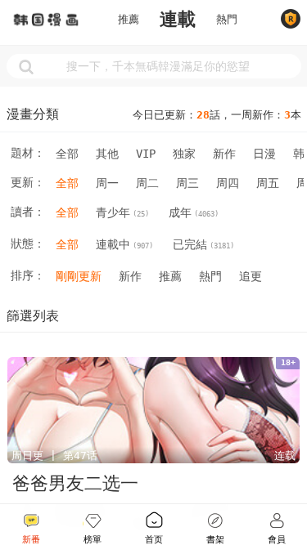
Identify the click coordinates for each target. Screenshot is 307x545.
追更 (250, 276)
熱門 (226, 19)
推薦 (128, 19)
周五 (267, 183)
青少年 (122, 212)
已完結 (203, 244)
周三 (187, 183)
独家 (184, 153)
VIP (146, 153)
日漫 (264, 153)
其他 (107, 153)
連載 (178, 19)
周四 (227, 183)
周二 (147, 183)
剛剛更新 (79, 276)
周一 (107, 183)
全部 (67, 153)
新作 (224, 153)
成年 (194, 212)
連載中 (124, 244)
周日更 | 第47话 (54, 455)
